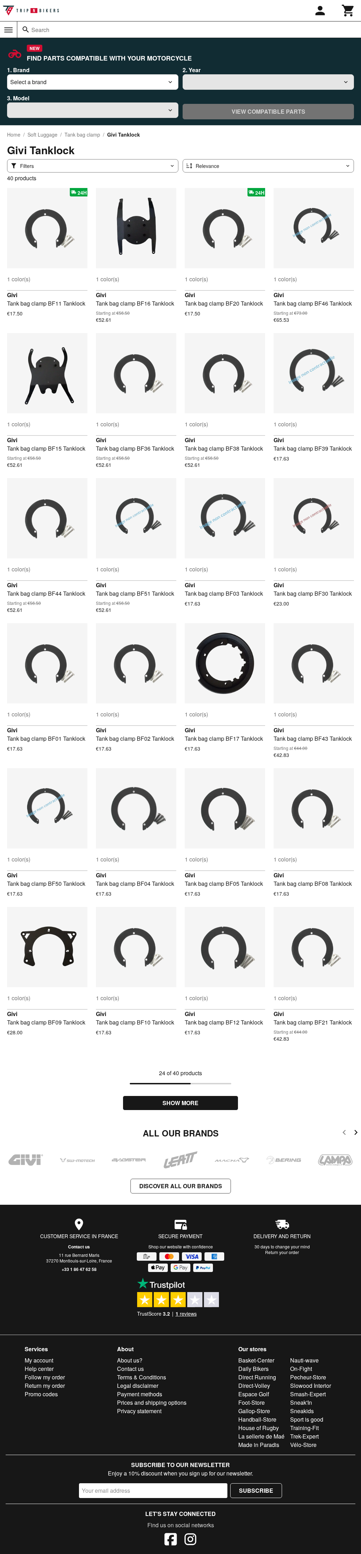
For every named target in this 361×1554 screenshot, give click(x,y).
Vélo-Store (303, 1445)
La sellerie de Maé (261, 1436)
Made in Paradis (258, 1445)
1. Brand (18, 70)
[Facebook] (171, 1540)
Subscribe (256, 1490)
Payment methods (139, 1394)
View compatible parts (268, 111)
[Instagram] (190, 1540)
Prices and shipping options (151, 1402)
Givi (12, 295)
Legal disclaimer (137, 1385)
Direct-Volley (254, 1385)
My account (39, 1360)
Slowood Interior (310, 1385)
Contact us (79, 1246)
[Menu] (8, 29)
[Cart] (348, 11)
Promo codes (41, 1394)
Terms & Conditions (141, 1377)
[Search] (26, 29)
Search (40, 30)
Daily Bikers (253, 1369)
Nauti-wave (304, 1360)
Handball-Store (257, 1419)
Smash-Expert (308, 1394)
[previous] (344, 1133)
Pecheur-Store (308, 1377)
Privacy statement (139, 1411)
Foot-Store (251, 1402)
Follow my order (45, 1377)
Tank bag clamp (82, 134)
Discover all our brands (180, 1186)
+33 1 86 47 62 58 (79, 1269)
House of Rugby (258, 1428)
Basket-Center (256, 1360)
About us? (129, 1360)
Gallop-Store (254, 1411)
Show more (180, 1103)
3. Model (18, 98)
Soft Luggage (42, 134)
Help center (39, 1369)
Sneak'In (301, 1402)
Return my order (45, 1385)
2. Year (192, 70)
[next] (356, 1133)
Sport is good (306, 1419)
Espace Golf (253, 1394)
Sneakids (302, 1411)
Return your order (282, 1252)
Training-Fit (304, 1428)
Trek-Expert (304, 1436)
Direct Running (257, 1377)
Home (13, 134)
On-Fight (301, 1369)
